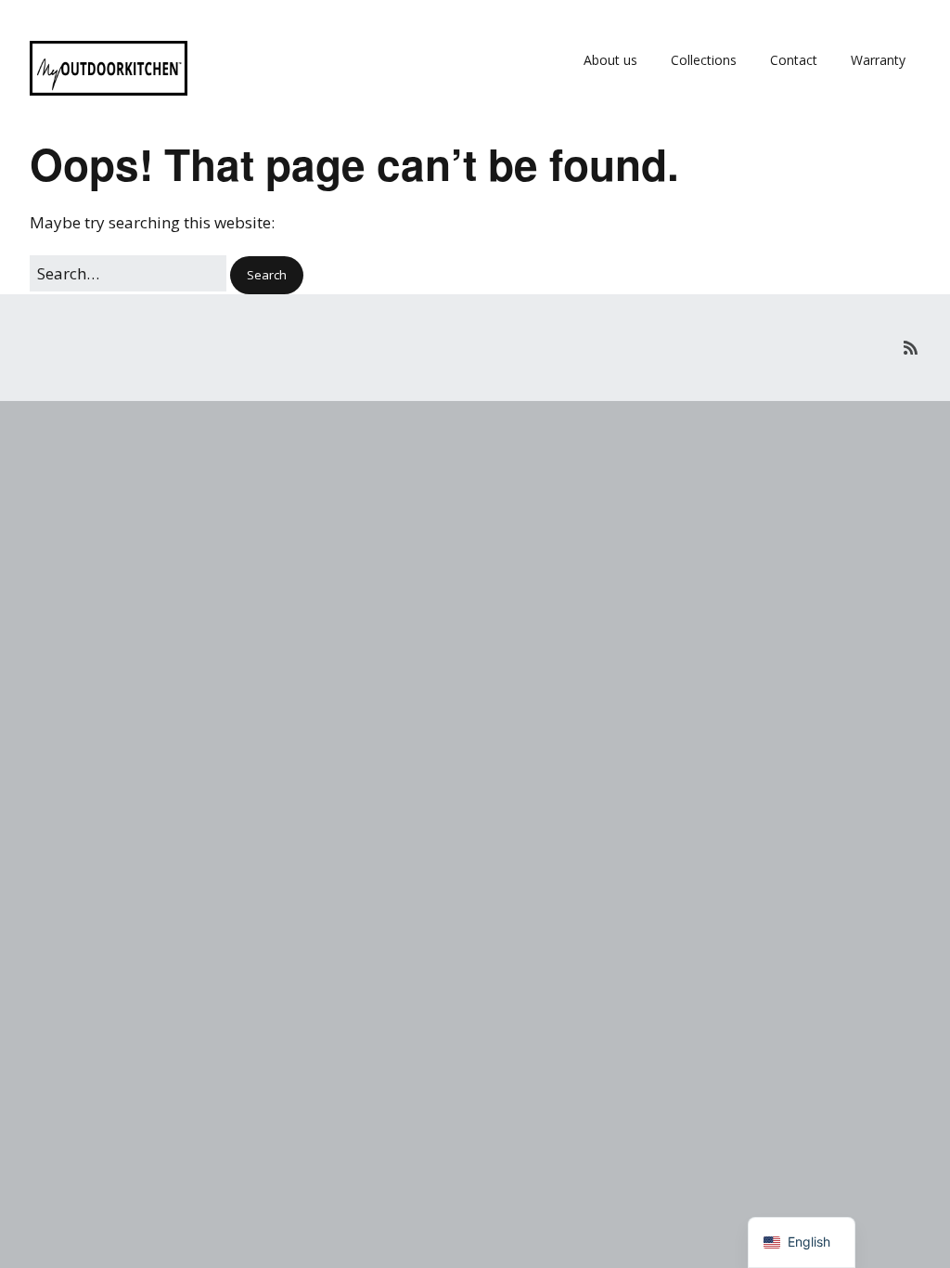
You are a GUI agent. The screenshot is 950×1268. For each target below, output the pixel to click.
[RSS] (910, 347)
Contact (793, 60)
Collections (704, 60)
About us (610, 60)
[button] (266, 275)
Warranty (878, 60)
